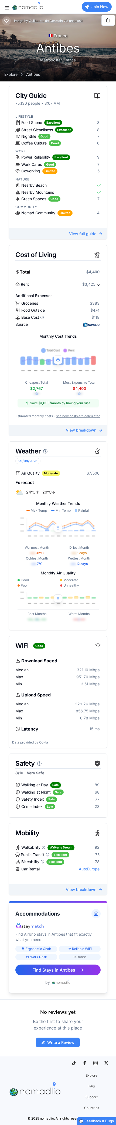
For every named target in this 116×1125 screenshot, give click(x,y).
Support (92, 1097)
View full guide (82, 233)
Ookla (43, 742)
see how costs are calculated (78, 416)
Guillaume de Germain (46, 21)
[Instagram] (95, 1063)
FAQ (91, 1086)
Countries (91, 1108)
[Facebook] (85, 1063)
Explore (11, 74)
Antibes (33, 74)
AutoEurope (89, 869)
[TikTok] (74, 1063)
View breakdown (81, 430)
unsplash (76, 21)
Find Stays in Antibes (53, 970)
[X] (106, 1063)
